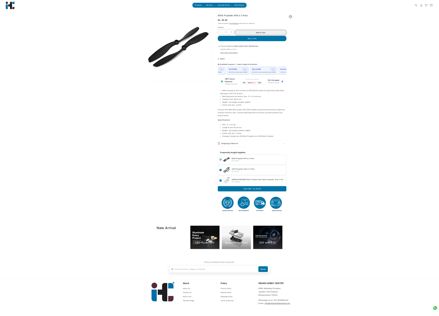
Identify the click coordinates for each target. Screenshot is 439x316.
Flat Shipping (233, 23)
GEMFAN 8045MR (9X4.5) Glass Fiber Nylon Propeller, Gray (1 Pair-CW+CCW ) (258, 179)
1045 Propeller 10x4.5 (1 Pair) (243, 169)
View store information (229, 53)
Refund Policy (226, 292)
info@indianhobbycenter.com (277, 303)
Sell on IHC (187, 296)
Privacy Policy (226, 288)
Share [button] (222, 59)
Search (263, 269)
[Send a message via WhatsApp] (435, 308)
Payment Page (188, 300)
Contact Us (187, 292)
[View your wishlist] (426, 5)
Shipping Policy (227, 296)
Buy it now (252, 38)
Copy (229, 69)
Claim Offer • (252, 189)
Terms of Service (227, 300)
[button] (199, 5)
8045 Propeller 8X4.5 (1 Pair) (243, 158)
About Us (186, 288)
